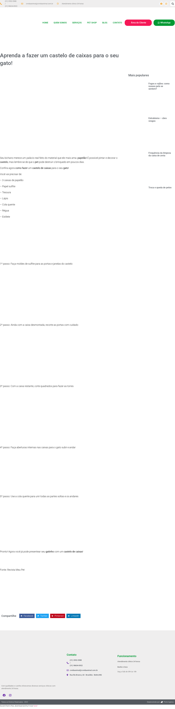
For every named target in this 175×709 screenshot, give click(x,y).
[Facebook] (161, 4)
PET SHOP (92, 22)
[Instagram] (166, 4)
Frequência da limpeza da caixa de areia (159, 154)
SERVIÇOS (77, 22)
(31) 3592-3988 (10, 1)
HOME (45, 22)
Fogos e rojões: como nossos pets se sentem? (159, 86)
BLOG (104, 22)
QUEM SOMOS (60, 22)
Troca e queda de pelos (159, 187)
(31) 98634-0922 (11, 6)
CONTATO (117, 22)
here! (35, 706)
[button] (172, 3)
